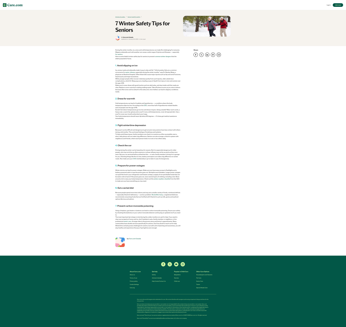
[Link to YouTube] (176, 264)
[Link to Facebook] (163, 264)
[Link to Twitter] (170, 264)
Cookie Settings (134, 284)
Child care (177, 281)
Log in (329, 5)
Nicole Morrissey (157, 195)
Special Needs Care (202, 287)
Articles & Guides (157, 278)
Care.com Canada (128, 37)
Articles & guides (120, 17)
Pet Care (198, 278)
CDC (145, 105)
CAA (134, 159)
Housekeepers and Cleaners (204, 275)
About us (132, 275)
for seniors (118, 54)
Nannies (176, 278)
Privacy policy (134, 281)
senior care (127, 221)
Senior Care (199, 281)
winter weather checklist (162, 179)
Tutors (198, 284)
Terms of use (133, 278)
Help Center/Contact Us (159, 281)
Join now (338, 5)
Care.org (132, 287)
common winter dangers (163, 56)
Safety (154, 275)
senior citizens (130, 72)
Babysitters (177, 275)
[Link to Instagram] (183, 264)
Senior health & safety (134, 17)
